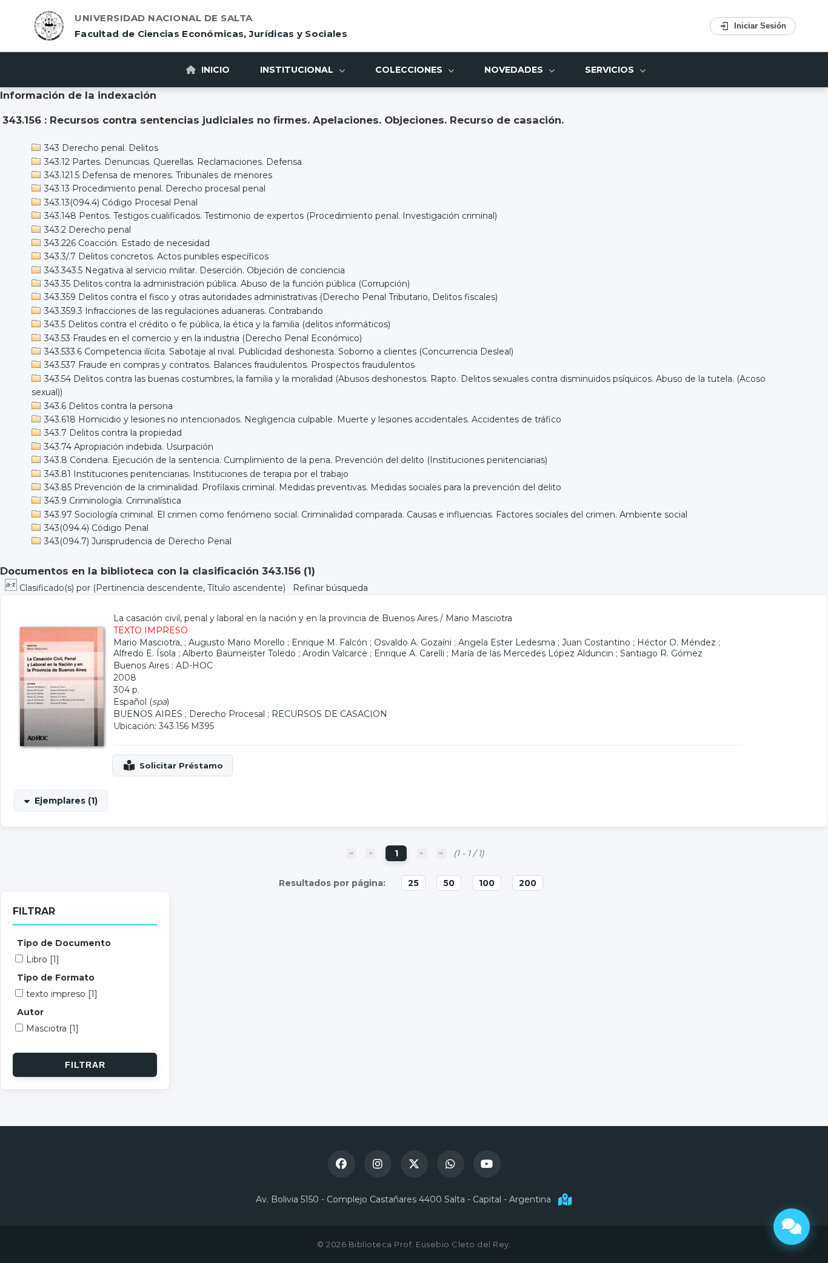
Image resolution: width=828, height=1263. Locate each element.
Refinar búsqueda (330, 587)
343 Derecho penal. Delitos (100, 147)
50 (449, 883)
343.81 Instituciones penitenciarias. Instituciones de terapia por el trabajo (195, 473)
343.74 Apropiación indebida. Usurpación (127, 446)
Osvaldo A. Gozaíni (413, 642)
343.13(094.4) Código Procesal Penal (120, 202)
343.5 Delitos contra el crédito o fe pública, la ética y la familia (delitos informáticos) (216, 324)
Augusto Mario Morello (237, 642)
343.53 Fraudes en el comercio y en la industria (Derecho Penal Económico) (202, 338)
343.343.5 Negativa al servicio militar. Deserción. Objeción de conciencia (193, 270)
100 (487, 883)
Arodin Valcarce (334, 653)
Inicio (214, 69)
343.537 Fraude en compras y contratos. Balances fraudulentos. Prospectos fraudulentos (228, 364)
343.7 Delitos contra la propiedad (112, 432)
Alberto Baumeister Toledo (239, 653)
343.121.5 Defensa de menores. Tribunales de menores (157, 175)
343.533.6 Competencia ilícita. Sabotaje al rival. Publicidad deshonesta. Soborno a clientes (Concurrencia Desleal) (277, 351)
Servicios (610, 69)
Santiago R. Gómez (661, 653)
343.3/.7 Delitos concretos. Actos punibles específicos (155, 256)
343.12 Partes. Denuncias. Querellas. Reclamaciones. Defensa (172, 161)
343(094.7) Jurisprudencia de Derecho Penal (137, 541)
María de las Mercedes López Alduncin (532, 653)
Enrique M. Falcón (329, 642)
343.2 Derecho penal (86, 229)
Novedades (515, 69)
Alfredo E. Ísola (144, 653)
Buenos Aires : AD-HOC (163, 665)
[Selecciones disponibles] (12, 587)
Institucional (298, 69)
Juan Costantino (596, 642)
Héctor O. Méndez (676, 642)
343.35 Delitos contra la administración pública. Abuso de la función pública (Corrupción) (226, 283)
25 (413, 883)
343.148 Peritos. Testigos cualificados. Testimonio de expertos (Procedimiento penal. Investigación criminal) (269, 215)
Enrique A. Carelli (409, 653)
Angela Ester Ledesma (506, 642)
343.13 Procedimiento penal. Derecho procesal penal (153, 188)
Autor (30, 1012)
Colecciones (410, 69)
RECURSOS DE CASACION (329, 713)
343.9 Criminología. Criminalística (111, 500)
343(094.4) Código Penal (95, 527)
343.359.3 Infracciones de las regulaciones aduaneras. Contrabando (182, 310)
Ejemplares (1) (66, 800)
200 (527, 883)
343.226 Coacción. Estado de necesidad (126, 243)
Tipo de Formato (56, 977)
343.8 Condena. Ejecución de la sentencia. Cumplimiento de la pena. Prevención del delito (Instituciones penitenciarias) (294, 460)
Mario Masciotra (479, 618)
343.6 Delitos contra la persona (107, 406)
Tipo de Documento (64, 943)
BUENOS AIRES (147, 713)
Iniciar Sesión (760, 25)
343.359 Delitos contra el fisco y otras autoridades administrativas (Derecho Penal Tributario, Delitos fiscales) (270, 297)
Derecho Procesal (227, 713)
